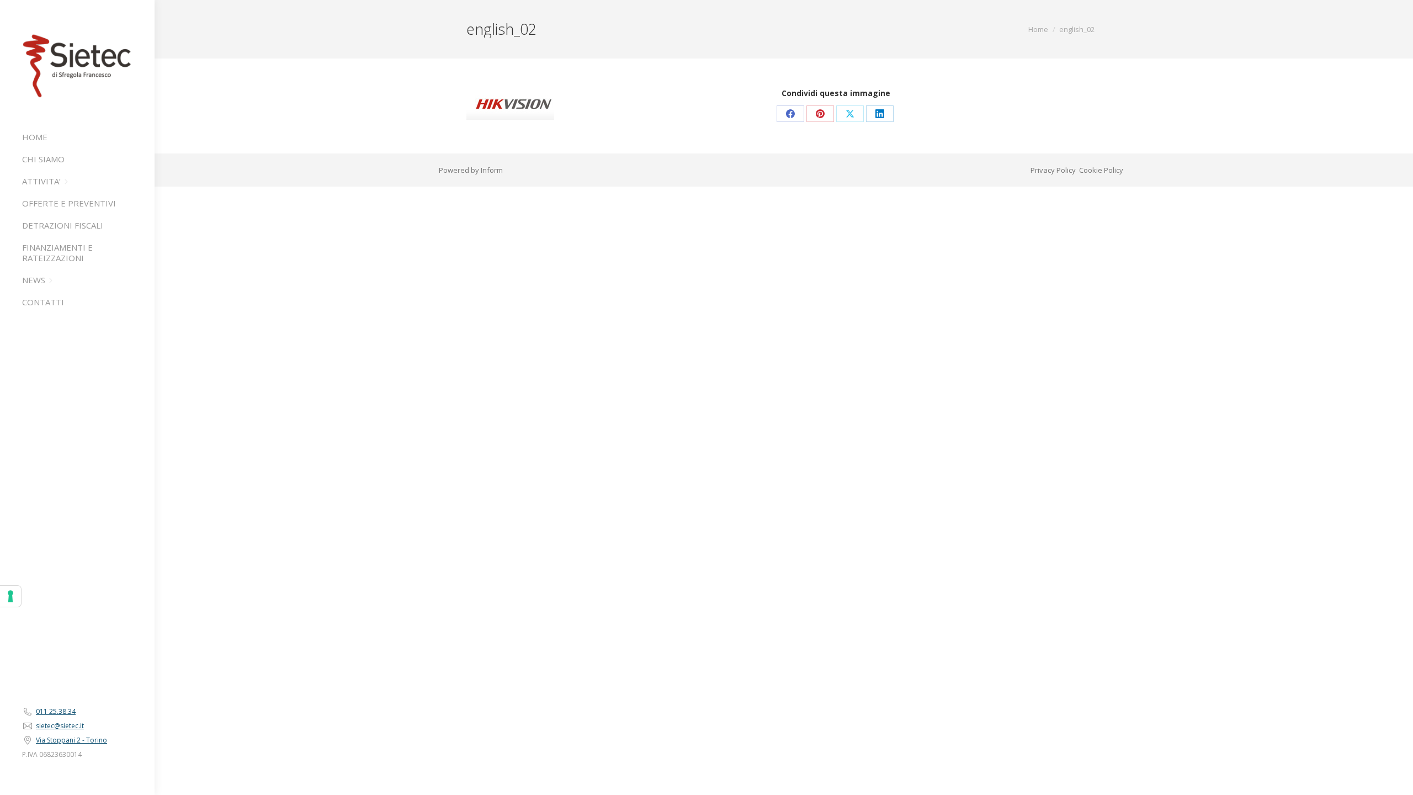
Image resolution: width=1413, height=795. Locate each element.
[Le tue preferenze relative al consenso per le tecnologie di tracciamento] (10, 596)
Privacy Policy (1053, 170)
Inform (492, 170)
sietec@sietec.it (60, 726)
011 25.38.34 (56, 711)
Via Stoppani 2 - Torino (71, 740)
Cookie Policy (1101, 170)
